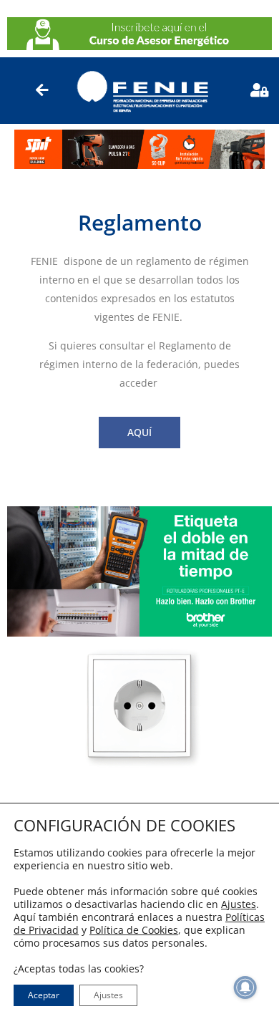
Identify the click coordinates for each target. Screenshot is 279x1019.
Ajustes (238, 904)
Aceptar (43, 995)
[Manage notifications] (245, 987)
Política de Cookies (133, 930)
